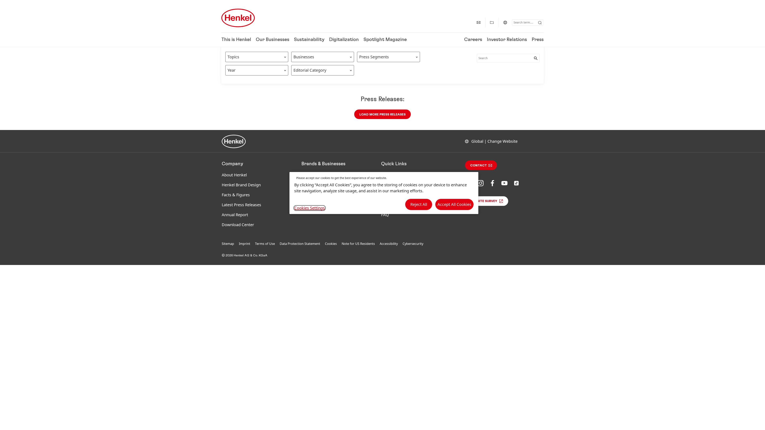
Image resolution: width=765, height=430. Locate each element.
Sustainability (309, 40)
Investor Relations (507, 40)
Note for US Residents (358, 243)
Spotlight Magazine (385, 40)
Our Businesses (272, 40)
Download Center (238, 224)
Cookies (331, 243)
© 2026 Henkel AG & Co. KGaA (244, 255)
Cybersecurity (413, 243)
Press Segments (374, 57)
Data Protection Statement (300, 243)
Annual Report (235, 214)
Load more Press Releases (382, 114)
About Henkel (234, 175)
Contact (478, 165)
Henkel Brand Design (241, 185)
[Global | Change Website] (505, 22)
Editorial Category (309, 70)
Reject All (418, 204)
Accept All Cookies (454, 204)
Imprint (244, 243)
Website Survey (483, 201)
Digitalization (344, 40)
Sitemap (228, 243)
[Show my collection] (492, 22)
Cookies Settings (309, 208)
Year (231, 70)
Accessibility (389, 243)
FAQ (385, 214)
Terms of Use (265, 243)
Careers (473, 40)
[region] (383, 193)
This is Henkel (236, 40)
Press (538, 40)
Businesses (303, 57)
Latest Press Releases (241, 204)
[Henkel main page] (238, 18)
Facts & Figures (236, 194)
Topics (233, 57)
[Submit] (540, 23)
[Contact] (478, 22)
